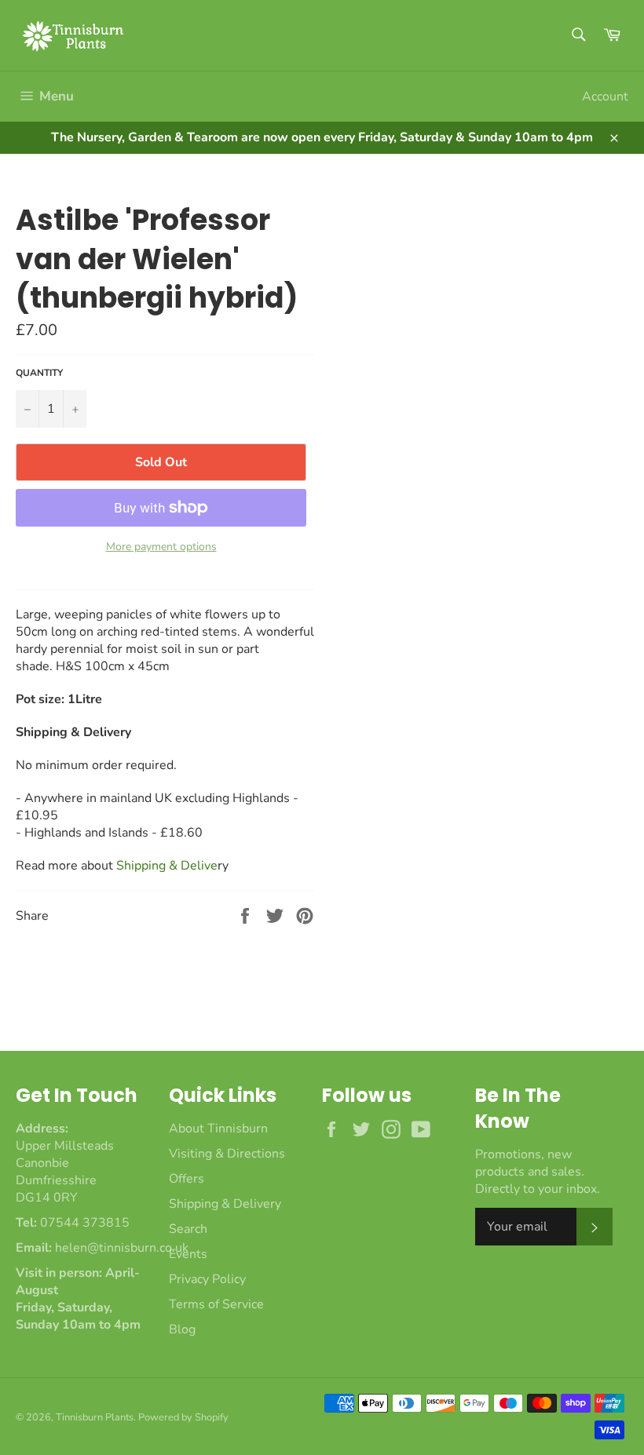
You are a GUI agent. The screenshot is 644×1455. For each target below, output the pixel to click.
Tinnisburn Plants (95, 1417)
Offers (186, 1178)
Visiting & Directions (227, 1153)
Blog (182, 1329)
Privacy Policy (207, 1279)
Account (605, 96)
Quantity (39, 372)
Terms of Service (216, 1304)
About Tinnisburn (218, 1128)
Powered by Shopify (183, 1417)
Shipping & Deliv (167, 865)
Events (188, 1254)
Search (188, 1229)
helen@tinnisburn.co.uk (121, 1247)
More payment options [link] (161, 546)
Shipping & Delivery (225, 1203)
